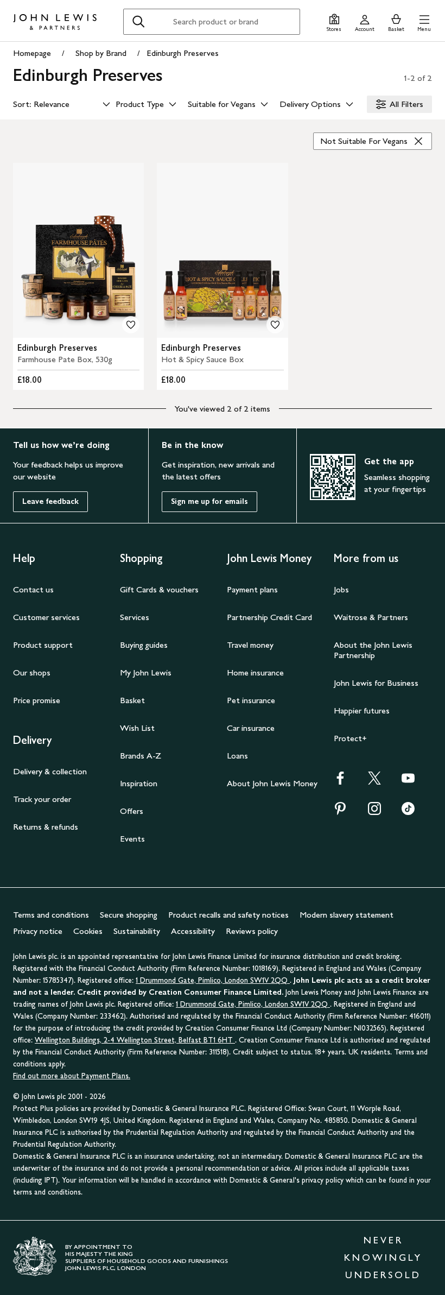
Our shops (31, 672)
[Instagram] (374, 812)
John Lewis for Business (376, 683)
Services (134, 617)
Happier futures (362, 710)
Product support (43, 645)
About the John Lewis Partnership (373, 650)
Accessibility (193, 931)
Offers (131, 811)
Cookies (88, 931)
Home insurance (255, 672)
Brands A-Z (140, 755)
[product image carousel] (78, 250)
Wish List (137, 728)
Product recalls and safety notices (228, 914)
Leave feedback (50, 501)
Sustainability (136, 931)
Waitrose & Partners (371, 617)
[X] (374, 781)
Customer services (46, 617)
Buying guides (144, 645)
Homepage (32, 53)
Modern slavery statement (346, 914)
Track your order (42, 799)
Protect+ (350, 738)
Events (132, 838)
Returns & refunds (45, 827)
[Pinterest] (340, 812)
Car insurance (251, 728)
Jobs (341, 589)
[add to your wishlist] (130, 324)
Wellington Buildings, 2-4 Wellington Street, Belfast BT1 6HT (135, 1040)
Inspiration (138, 783)
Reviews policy (252, 931)
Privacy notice (37, 931)
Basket (132, 700)
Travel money (250, 645)
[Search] (138, 22)
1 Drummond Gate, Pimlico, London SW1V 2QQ (213, 980)
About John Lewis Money (272, 783)
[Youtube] (408, 781)
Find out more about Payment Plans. (71, 1076)
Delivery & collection (50, 771)
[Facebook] (340, 781)
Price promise (36, 700)
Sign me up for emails (209, 501)
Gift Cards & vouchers (159, 589)
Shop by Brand (100, 53)
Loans (237, 755)
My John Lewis (145, 672)
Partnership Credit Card (269, 617)
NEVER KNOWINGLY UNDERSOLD (383, 1257)
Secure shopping (128, 914)
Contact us (33, 589)
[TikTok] (408, 812)
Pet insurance (251, 700)
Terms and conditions (51, 914)
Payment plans (252, 589)
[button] (424, 21)
